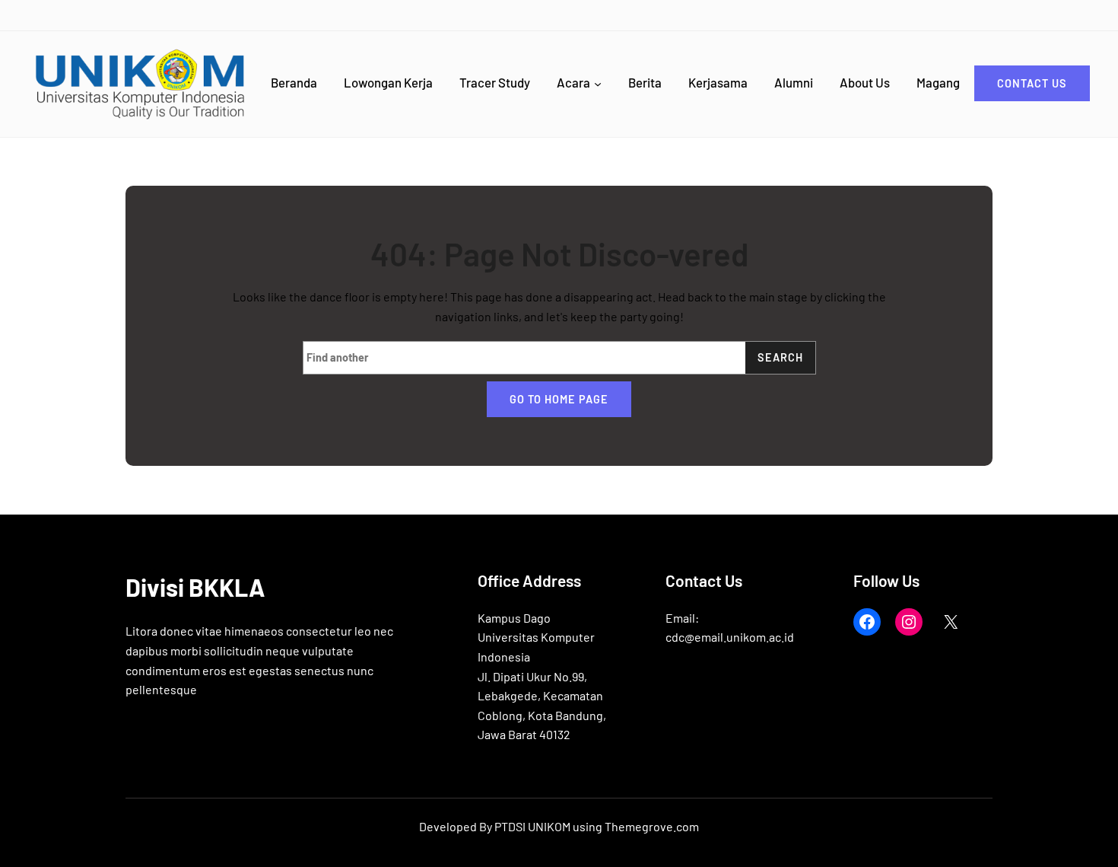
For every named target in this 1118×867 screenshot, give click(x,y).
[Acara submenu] (598, 84)
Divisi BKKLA (195, 586)
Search (780, 357)
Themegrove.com (652, 826)
